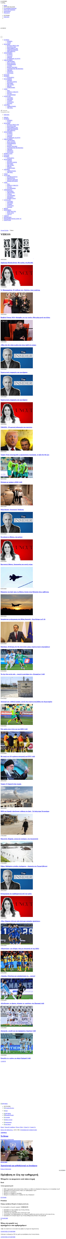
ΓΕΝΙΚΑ (9, 194)
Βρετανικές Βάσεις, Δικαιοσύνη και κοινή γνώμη (17, 564)
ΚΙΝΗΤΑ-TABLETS (12, 92)
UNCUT (9, 214)
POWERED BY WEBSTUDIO (28, 1130)
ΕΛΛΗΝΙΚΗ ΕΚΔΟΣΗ (10, 8)
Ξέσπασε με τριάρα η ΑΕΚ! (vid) (11, 482)
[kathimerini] (7, 1113)
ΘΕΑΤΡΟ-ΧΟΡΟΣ (12, 81)
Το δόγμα (4, 1136)
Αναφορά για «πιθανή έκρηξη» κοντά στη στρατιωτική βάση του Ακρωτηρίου (26, 701)
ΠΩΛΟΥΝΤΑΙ (11, 178)
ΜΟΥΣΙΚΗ (10, 83)
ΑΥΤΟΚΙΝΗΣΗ (11, 94)
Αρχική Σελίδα (4, 230)
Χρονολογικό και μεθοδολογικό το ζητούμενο (19, 1166)
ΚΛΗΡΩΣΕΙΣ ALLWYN (13, 58)
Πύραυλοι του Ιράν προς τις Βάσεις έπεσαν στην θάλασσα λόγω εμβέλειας (25, 592)
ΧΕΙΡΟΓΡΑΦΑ (11, 87)
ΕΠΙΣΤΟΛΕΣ (7, 220)
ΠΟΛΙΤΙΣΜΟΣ (8, 79)
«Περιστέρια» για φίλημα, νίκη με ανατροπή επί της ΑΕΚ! (20, 948)
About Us (26, 1127)
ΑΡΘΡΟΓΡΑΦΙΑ (11, 106)
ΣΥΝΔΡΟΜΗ (4, 1218)
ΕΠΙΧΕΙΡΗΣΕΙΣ (11, 64)
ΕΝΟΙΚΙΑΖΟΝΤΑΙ (12, 176)
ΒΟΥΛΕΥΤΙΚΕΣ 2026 (13, 45)
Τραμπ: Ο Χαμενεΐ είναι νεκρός (11, 784)
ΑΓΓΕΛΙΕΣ (7, 175)
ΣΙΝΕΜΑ (9, 80)
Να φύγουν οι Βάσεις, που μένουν (11, 537)
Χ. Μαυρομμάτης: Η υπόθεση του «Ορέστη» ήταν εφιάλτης (20, 290)
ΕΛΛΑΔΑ (10, 55)
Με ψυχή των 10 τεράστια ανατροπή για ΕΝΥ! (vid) (18, 756)
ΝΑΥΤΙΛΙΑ (10, 73)
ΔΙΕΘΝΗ (9, 57)
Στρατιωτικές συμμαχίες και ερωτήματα (14, 372)
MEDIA (6, 208)
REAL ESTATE (11, 63)
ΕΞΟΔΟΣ (9, 103)
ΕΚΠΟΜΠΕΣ (7, 210)
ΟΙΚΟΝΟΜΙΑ (11, 61)
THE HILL (10, 107)
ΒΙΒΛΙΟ (9, 86)
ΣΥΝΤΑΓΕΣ (10, 102)
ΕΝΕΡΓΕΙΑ (10, 71)
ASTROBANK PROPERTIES (15, 68)
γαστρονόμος (7, 11)
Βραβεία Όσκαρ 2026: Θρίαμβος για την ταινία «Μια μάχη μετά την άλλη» (25, 317)
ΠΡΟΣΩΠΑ (10, 197)
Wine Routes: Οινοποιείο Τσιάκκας (12, 509)
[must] (6, 1110)
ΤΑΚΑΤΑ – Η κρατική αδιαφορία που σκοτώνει (16, 427)
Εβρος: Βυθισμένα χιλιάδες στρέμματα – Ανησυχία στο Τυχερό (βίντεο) (24, 866)
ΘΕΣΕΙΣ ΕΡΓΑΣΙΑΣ (12, 181)
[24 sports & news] (9, 1108)
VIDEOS (6, 215)
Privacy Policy (19, 1127)
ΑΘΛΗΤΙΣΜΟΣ (8, 53)
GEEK (5, 89)
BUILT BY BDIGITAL (7, 1130)
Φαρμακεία (7, 12)
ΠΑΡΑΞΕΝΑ (10, 77)
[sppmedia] (4, 1103)
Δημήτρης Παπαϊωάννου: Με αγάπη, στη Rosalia (17, 262)
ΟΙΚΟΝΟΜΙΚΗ (8, 60)
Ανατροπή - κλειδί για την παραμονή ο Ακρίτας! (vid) (18, 1031)
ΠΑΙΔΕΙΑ (9, 41)
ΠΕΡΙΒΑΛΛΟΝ (8, 153)
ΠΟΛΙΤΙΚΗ (7, 44)
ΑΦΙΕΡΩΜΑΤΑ (8, 189)
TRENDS (9, 70)
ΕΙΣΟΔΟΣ (6, 17)
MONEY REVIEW (12, 67)
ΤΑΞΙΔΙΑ (9, 100)
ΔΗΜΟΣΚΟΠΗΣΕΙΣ (12, 50)
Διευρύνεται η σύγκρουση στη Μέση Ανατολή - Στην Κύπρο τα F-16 (23, 619)
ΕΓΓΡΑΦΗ (3, 1197)
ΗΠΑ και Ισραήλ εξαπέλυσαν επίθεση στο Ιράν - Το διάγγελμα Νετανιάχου (25, 811)
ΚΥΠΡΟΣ (6, 39)
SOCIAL (9, 93)
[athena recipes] (8, 1119)
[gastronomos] (8, 1122)
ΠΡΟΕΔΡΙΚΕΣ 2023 (12, 48)
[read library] (7, 1124)
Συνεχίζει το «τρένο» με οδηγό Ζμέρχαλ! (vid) (16, 1058)
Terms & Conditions (10, 1127)
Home (5, 5)
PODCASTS (10, 213)
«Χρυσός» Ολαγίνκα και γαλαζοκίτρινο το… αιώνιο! (18, 976)
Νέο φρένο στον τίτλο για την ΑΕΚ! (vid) (14, 729)
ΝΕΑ (8, 90)
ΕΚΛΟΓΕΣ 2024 (11, 47)
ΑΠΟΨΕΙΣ (7, 105)
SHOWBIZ (10, 99)
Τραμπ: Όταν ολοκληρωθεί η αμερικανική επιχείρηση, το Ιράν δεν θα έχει (25, 455)
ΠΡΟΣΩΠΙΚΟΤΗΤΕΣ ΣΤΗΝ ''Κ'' (13, 218)
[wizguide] (7, 1117)
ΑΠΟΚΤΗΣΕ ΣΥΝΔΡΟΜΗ (8, 1231)
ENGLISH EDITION (9, 10)
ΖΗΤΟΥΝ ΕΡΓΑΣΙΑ (12, 179)
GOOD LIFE (7, 96)
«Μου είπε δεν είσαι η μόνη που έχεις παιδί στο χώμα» (18, 345)
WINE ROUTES (11, 211)
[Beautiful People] (9, 1115)
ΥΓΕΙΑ (9, 42)
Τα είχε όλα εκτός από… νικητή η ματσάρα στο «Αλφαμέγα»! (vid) (23, 674)
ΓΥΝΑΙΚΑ (10, 97)
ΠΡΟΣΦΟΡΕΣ (7, 217)
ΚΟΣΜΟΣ (6, 76)
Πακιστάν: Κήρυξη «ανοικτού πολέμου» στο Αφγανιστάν (19, 839)
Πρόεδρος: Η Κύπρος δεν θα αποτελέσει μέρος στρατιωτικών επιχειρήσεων (25, 647)
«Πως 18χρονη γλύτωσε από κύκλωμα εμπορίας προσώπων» (20, 921)
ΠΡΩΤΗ (6, 117)
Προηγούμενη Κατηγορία (7, 1139)
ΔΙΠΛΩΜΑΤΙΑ (11, 51)
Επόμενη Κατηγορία (6, 1169)
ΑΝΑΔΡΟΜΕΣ (11, 195)
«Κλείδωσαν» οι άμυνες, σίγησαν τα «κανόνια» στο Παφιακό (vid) (22, 1003)
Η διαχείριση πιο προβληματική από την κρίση (16, 894)
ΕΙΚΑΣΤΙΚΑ (10, 84)
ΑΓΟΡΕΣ (9, 66)
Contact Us (33, 1127)
